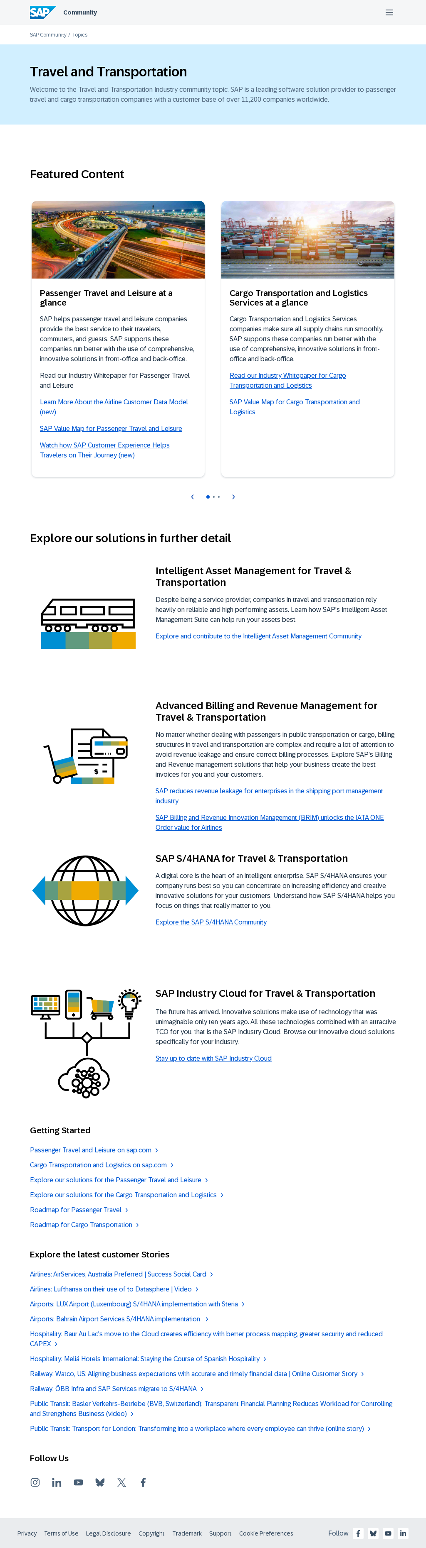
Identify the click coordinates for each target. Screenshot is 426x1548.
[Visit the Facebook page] (143, 1482)
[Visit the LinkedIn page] (56, 1482)
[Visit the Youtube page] (78, 1482)
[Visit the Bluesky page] (100, 1482)
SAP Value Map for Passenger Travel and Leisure (111, 428)
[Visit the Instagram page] (35, 1482)
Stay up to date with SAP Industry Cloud (214, 1058)
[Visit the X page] (121, 1482)
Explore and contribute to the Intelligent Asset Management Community (259, 636)
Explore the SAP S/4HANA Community (211, 922)
